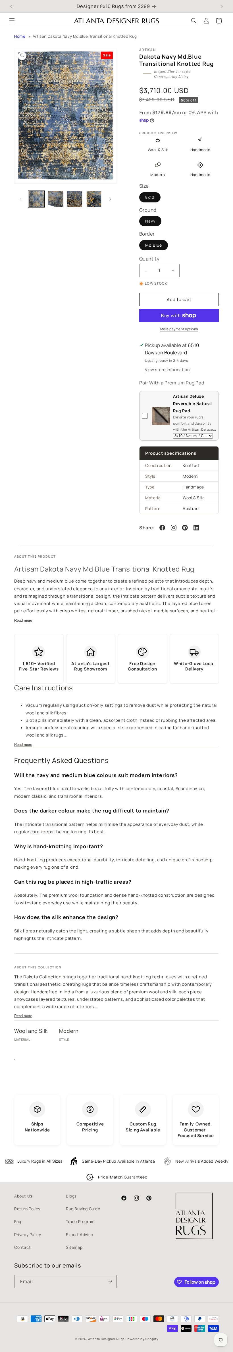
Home (19, 36)
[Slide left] (20, 199)
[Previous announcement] (11, 6)
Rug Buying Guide (83, 1208)
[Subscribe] (110, 1281)
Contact (22, 1247)
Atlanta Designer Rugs (106, 1339)
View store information (167, 369)
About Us (23, 1196)
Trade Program (80, 1221)
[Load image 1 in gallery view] (36, 199)
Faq (17, 1221)
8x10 (150, 197)
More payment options (179, 329)
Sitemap (74, 1247)
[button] (12, 20)
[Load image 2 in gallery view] (55, 199)
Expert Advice (79, 1234)
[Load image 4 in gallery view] (94, 199)
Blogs (71, 1196)
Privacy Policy (27, 1234)
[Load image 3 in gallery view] (74, 199)
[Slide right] (110, 199)
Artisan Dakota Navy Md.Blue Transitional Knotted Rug (85, 36)
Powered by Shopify (142, 1339)
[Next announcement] (222, 6)
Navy (150, 221)
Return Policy (27, 1208)
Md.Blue (153, 245)
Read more (23, 620)
